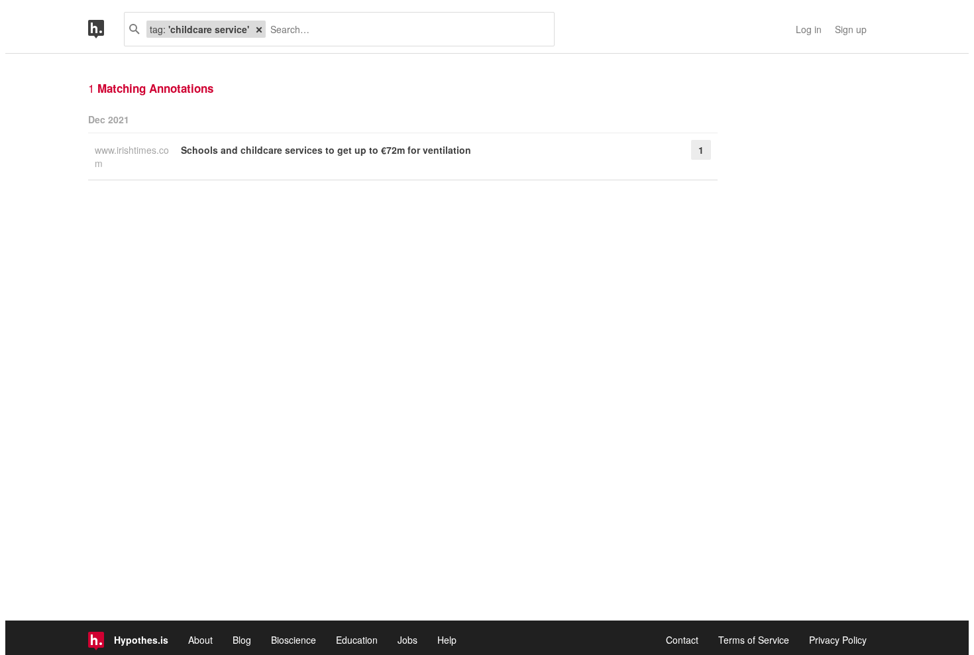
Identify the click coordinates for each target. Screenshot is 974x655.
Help (447, 639)
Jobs (407, 639)
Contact (682, 639)
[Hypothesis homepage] (106, 29)
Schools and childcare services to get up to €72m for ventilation (326, 149)
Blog (242, 639)
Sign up (851, 29)
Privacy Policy (838, 639)
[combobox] (405, 29)
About (200, 639)
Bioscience (293, 639)
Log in (809, 29)
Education (357, 639)
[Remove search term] (259, 29)
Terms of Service (753, 639)
